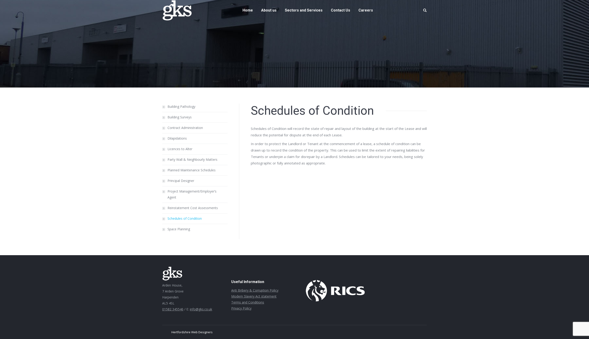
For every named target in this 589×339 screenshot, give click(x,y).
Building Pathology (181, 106)
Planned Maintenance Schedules (191, 170)
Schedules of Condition (184, 218)
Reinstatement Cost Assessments (192, 208)
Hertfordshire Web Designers (192, 332)
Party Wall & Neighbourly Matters (192, 159)
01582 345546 (172, 309)
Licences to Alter (179, 149)
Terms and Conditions (247, 302)
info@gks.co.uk (201, 309)
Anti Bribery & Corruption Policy (254, 290)
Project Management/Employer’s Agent (192, 194)
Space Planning (178, 229)
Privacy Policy (241, 308)
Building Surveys (179, 117)
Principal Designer (180, 180)
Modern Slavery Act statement (254, 296)
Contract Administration (185, 128)
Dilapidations (177, 138)
